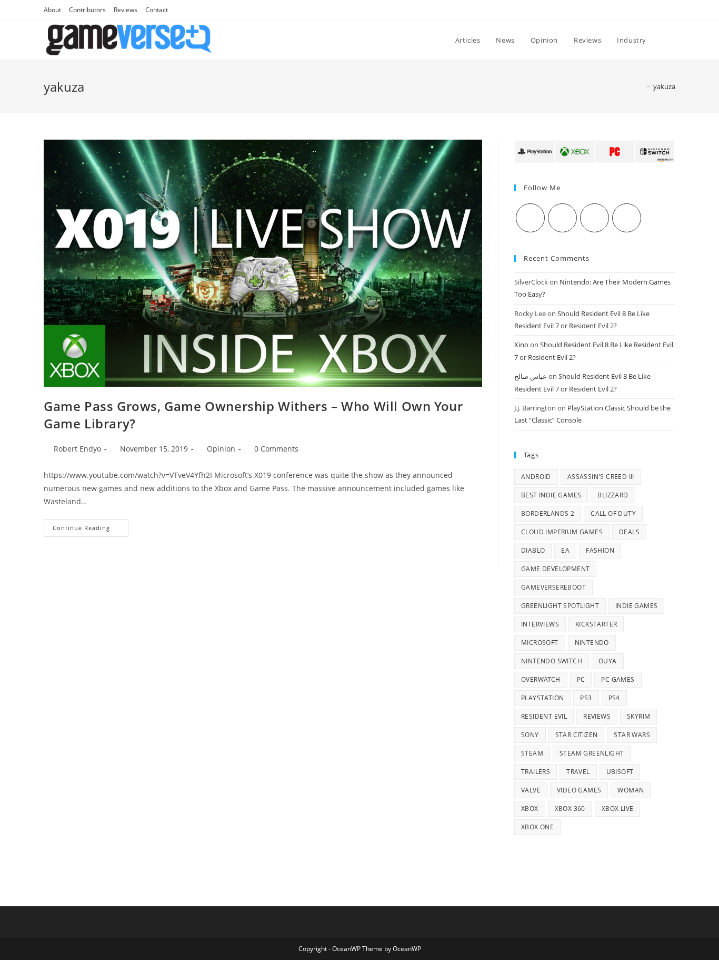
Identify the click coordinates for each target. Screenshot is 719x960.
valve (531, 790)
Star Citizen (576, 734)
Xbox (529, 808)
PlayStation (542, 697)
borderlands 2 (547, 513)
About (52, 9)
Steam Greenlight (592, 753)
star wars (632, 734)
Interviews (540, 624)
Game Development (555, 568)
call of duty (613, 513)
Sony (530, 734)
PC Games (617, 679)
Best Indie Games (551, 495)
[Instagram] (594, 217)
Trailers (535, 771)
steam (532, 753)
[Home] (640, 86)
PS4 (614, 697)
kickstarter (596, 624)
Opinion (221, 449)
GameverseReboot (553, 587)
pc (581, 679)
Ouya (607, 661)
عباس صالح (530, 376)
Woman (630, 790)
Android (536, 476)
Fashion (600, 550)
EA (565, 550)
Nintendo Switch (551, 661)
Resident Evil (544, 716)
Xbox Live (618, 808)
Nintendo (592, 642)
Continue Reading (90, 530)
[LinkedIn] (626, 217)
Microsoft (539, 642)
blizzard (612, 495)
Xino (521, 344)
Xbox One (537, 826)
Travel (578, 771)
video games (579, 790)
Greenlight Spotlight (560, 605)
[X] (530, 217)
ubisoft (620, 771)
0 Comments (276, 449)
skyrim (638, 716)
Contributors (87, 9)
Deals (629, 531)
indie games (636, 605)
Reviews (125, 9)
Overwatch (541, 679)
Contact (156, 9)
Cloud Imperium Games (562, 531)
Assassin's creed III (600, 476)
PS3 (586, 697)
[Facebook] (562, 217)
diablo (533, 550)
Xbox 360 (570, 808)
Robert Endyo (77, 449)
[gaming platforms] (594, 150)
